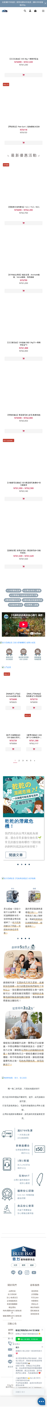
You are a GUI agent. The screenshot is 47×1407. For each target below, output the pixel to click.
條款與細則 (34, 1307)
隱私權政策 (34, 1310)
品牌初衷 (12, 1291)
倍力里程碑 (12, 1294)
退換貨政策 (34, 1314)
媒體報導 (12, 1329)
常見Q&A (34, 1297)
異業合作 (34, 1304)
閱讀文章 (16, 855)
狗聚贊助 (34, 1301)
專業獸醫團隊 (12, 1304)
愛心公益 (12, 1333)
